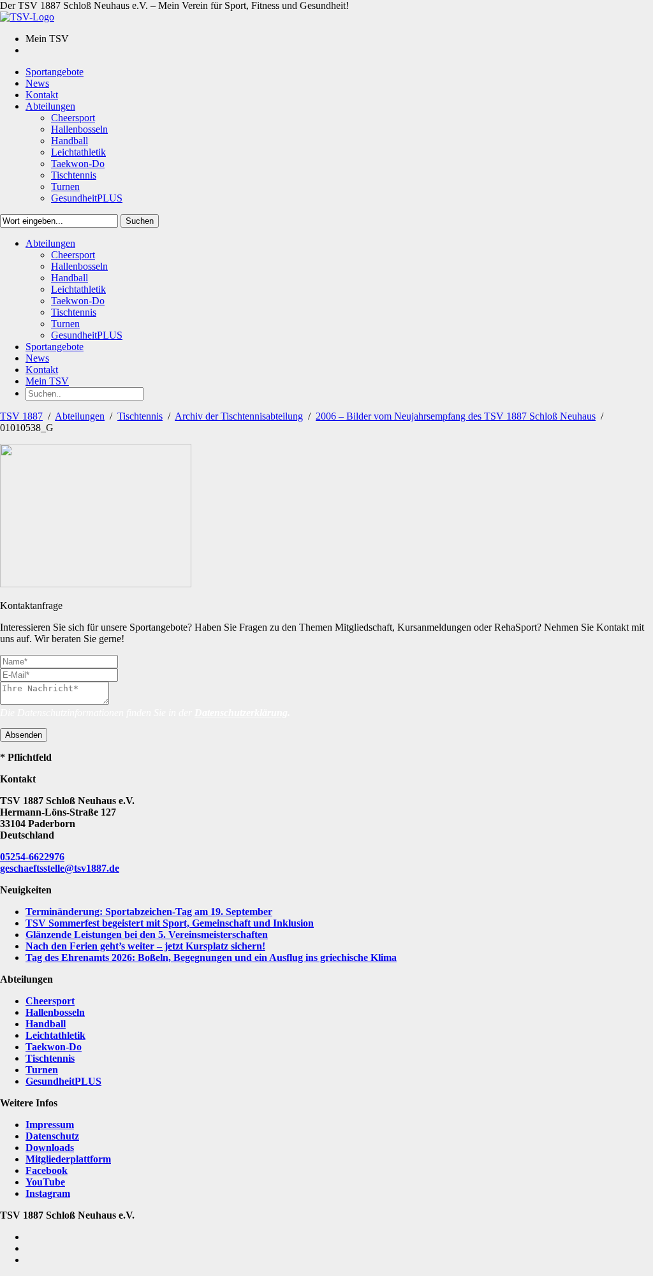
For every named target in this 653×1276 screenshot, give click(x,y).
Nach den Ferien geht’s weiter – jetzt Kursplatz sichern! (145, 946)
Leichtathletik (55, 1035)
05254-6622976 (32, 856)
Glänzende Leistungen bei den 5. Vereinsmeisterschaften (147, 934)
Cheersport (50, 1000)
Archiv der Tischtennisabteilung (239, 416)
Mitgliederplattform (68, 1159)
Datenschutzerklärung (241, 712)
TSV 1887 (21, 416)
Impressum (50, 1124)
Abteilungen (80, 416)
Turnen (42, 1069)
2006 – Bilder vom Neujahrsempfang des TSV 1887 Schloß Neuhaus (456, 416)
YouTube (45, 1182)
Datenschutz (52, 1136)
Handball (46, 1023)
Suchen (140, 221)
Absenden (23, 735)
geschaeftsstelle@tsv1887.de (59, 868)
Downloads (50, 1147)
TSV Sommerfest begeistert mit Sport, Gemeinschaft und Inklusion (170, 923)
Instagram (48, 1193)
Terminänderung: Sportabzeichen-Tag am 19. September (149, 911)
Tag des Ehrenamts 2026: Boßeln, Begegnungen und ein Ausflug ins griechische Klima (211, 957)
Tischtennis (140, 416)
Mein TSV (47, 381)
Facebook (47, 1170)
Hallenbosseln (55, 1012)
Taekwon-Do (54, 1046)
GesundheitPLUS (63, 1081)
